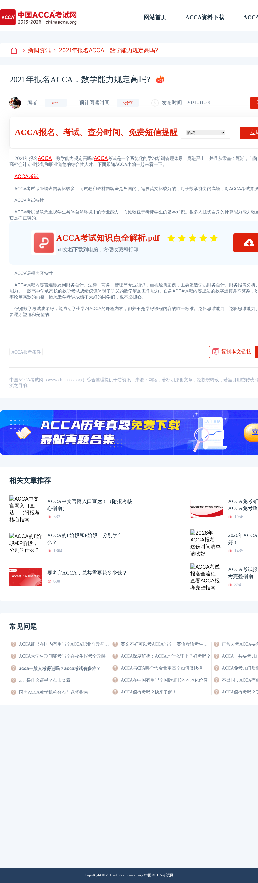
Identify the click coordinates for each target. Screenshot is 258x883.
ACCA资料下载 (204, 17)
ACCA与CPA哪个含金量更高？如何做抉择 (162, 668)
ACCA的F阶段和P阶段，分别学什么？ (85, 539)
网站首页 (155, 17)
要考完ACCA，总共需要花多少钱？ (87, 572)
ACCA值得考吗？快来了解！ (149, 692)
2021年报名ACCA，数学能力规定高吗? (108, 50)
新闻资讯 (39, 50)
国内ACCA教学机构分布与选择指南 (53, 692)
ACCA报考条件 (26, 352)
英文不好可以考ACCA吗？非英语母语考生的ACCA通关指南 (166, 644)
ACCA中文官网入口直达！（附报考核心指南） (89, 505)
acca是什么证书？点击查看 (44, 680)
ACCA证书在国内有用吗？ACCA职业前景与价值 (64, 644)
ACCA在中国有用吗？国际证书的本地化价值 (164, 680)
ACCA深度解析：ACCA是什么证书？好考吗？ (166, 656)
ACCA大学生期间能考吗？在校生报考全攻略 (62, 656)
